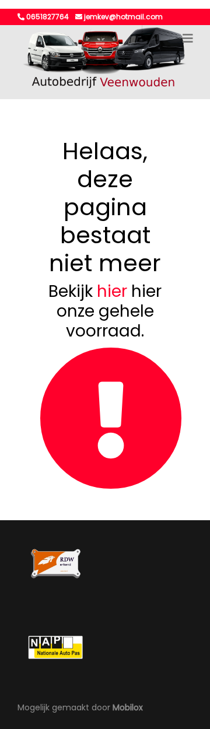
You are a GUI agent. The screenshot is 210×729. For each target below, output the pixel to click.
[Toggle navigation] (188, 38)
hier (112, 291)
